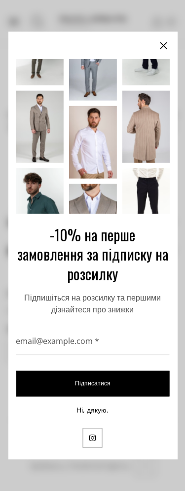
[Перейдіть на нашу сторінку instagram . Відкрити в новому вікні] (93, 438)
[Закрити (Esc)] (163, 45)
